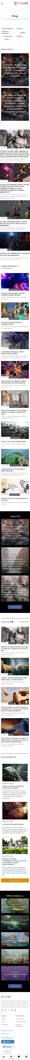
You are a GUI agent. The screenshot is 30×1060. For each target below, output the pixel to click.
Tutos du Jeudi (7, 36)
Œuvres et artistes (7, 783)
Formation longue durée (21, 1021)
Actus (15, 62)
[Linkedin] (12, 1010)
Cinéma (11, 643)
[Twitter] (5, 1010)
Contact (3, 1021)
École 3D (19, 29)
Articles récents (7, 29)
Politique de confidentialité (7, 1030)
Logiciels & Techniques (14, 289)
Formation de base (20, 1019)
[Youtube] (15, 1010)
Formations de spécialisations (19, 1025)
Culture (22, 32)
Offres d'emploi (15, 904)
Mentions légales (5, 1033)
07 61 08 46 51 (4, 1024)
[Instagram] (9, 1010)
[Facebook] (2, 1010)
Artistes (19, 36)
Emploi (7, 39)
